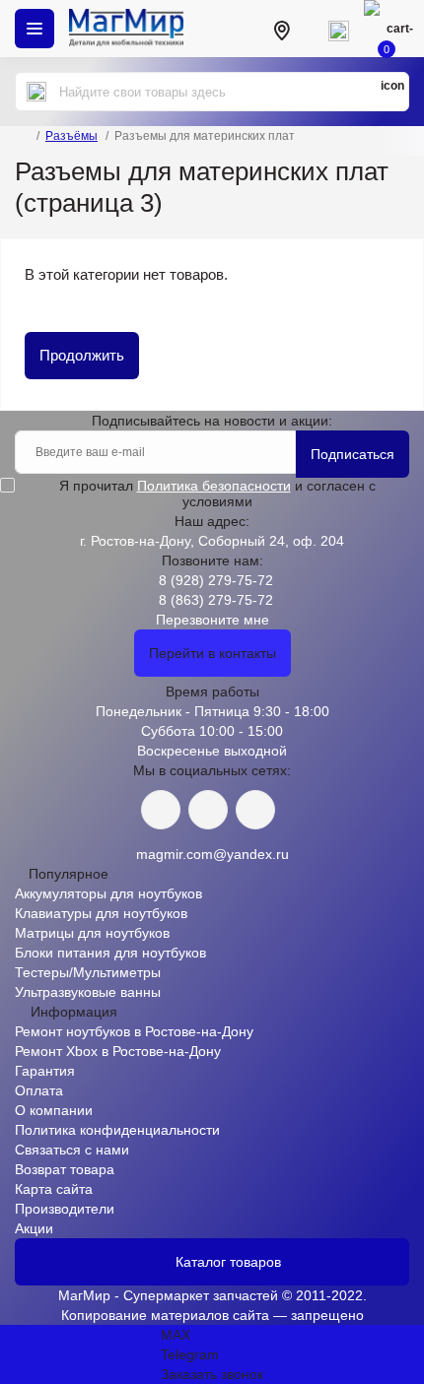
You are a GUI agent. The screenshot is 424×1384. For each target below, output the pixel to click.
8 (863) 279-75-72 (216, 600)
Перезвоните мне (212, 619)
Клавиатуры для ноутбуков (101, 913)
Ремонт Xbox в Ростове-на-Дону (118, 1051)
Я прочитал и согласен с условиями (217, 493)
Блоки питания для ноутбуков (110, 952)
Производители (64, 1209)
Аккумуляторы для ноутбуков (108, 893)
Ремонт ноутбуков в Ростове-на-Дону (134, 1031)
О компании (54, 1110)
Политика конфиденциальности (117, 1130)
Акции (34, 1228)
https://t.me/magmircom (208, 809)
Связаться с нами (72, 1149)
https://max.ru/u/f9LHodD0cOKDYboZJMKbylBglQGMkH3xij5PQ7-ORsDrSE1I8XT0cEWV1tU (255, 809)
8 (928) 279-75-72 (216, 580)
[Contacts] (338, 28)
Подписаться (352, 454)
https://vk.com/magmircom (160, 809)
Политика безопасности (214, 486)
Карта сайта (54, 1189)
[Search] (36, 91)
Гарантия (45, 1071)
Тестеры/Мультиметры (88, 972)
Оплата (39, 1090)
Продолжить (81, 355)
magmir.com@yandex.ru (212, 854)
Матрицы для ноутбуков (92, 933)
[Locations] (281, 28)
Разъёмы (71, 136)
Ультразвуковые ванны (88, 992)
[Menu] (34, 28)
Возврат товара (64, 1169)
